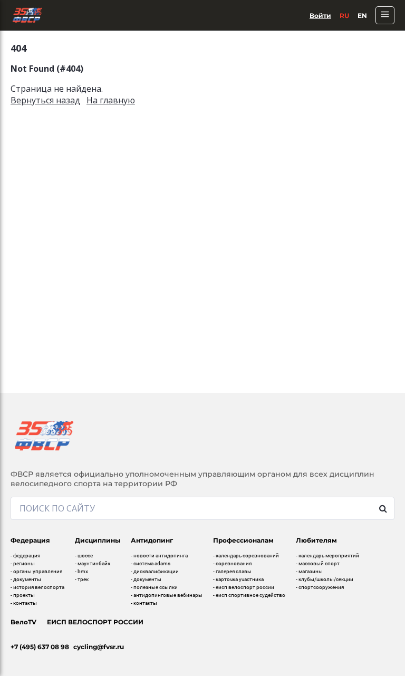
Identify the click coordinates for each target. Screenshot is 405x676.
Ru (344, 16)
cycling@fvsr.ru (98, 647)
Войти (320, 16)
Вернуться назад (45, 100)
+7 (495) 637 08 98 (40, 647)
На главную (110, 100)
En (362, 16)
